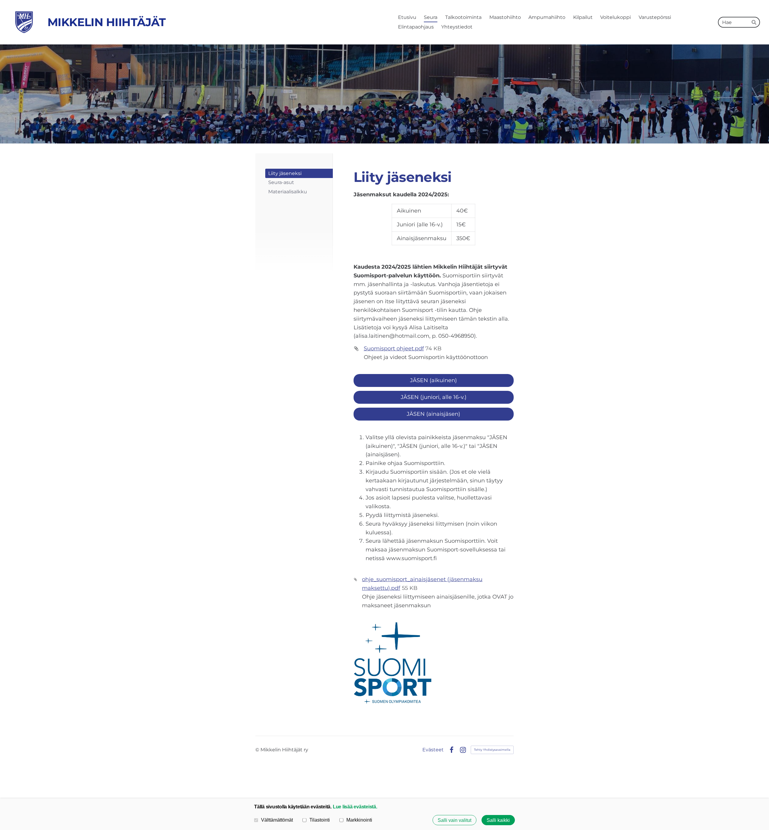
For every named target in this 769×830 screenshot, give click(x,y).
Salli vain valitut (454, 820)
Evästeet (433, 749)
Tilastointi (319, 819)
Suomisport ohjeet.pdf (394, 348)
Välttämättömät (277, 819)
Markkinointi (359, 819)
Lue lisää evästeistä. (355, 806)
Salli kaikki (498, 820)
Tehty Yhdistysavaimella (492, 750)
